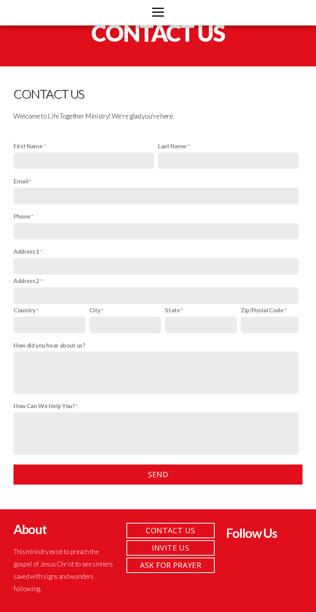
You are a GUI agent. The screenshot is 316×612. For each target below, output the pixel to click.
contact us (170, 530)
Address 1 (26, 251)
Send (158, 474)
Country (24, 310)
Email (20, 181)
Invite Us (171, 547)
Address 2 (26, 280)
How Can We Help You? (44, 405)
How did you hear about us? (49, 345)
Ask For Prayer (171, 565)
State (172, 310)
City (95, 310)
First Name (28, 145)
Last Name (172, 145)
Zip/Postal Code (262, 310)
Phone (21, 216)
